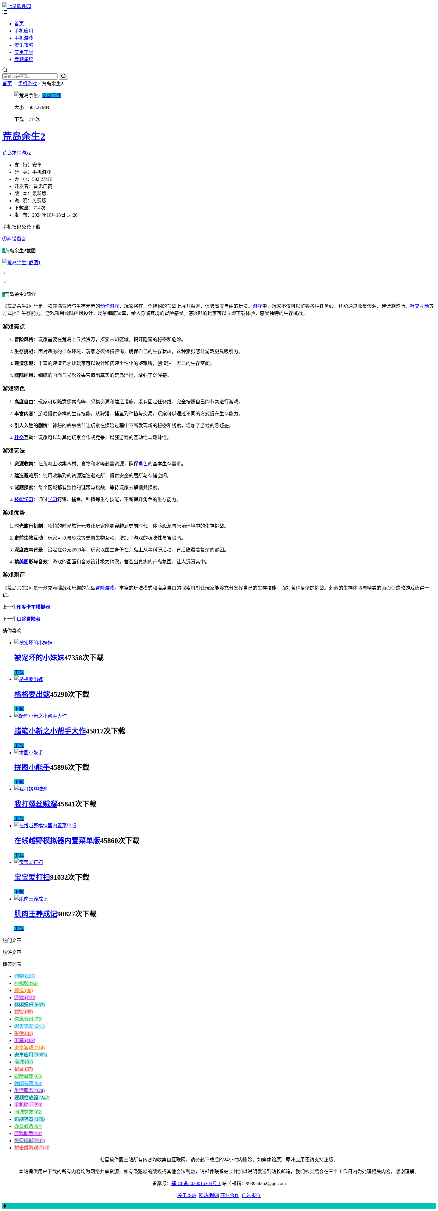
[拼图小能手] (28, 752)
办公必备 (28, 1126)
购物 (24, 976)
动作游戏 (109, 306)
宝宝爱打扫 (32, 877)
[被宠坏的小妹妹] (33, 642)
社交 (19, 437)
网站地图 (208, 1195)
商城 (23, 1061)
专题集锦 (23, 59)
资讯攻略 (23, 45)
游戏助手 (28, 1133)
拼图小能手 (32, 767)
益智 (23, 1011)
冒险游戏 (104, 587)
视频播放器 (31, 1097)
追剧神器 (29, 1119)
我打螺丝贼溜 (35, 804)
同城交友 (28, 1111)
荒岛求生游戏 (16, 153)
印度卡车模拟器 (33, 607)
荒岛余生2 (23, 136)
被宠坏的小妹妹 (39, 658)
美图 (24, 561)
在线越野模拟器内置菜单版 (57, 841)
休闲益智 (28, 1083)
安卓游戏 (29, 1047)
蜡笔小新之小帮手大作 (50, 731)
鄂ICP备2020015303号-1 (196, 1183)
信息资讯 (28, 1019)
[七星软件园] (16, 6)
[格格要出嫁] (28, 679)
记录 (23, 1069)
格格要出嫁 (32, 694)
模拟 (23, 990)
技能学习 (23, 499)
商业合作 (229, 1195)
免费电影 (29, 1140)
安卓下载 (51, 95)
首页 (19, 23)
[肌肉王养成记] (31, 898)
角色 (143, 463)
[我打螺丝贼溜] (31, 789)
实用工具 (23, 52)
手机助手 (28, 1104)
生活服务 (29, 1090)
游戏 (257, 306)
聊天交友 (29, 1026)
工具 (24, 1040)
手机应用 (23, 30)
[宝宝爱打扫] (28, 862)
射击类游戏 (31, 1147)
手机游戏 (23, 38)
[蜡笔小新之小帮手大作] (40, 716)
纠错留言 (16, 238)
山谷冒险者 (29, 618)
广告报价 (251, 1195)
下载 (19, 672)
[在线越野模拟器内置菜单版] (45, 825)
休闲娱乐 (29, 1004)
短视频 (26, 983)
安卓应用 (30, 1054)
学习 (52, 499)
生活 (23, 1033)
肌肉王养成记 (35, 914)
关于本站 (186, 1195)
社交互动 (419, 306)
